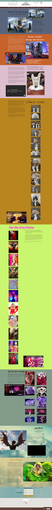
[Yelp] (39, 2)
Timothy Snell (37, 60)
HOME (36, 488)
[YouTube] (40, 2)
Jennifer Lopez (10, 374)
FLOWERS (41, 494)
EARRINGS (41, 495)
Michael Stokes (38, 21)
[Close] (51, 508)
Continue (48, 508)
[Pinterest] (19, 492)
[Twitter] (38, 2)
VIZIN (24, 100)
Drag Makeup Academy (32, 239)
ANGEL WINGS (41, 488)
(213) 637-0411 (19, 491)
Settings (45, 508)
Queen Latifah (10, 36)
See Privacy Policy (30, 508)
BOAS (41, 496)
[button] (23, 1)
